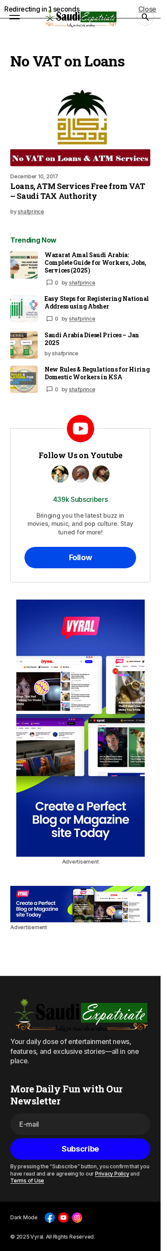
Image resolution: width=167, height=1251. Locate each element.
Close (147, 9)
